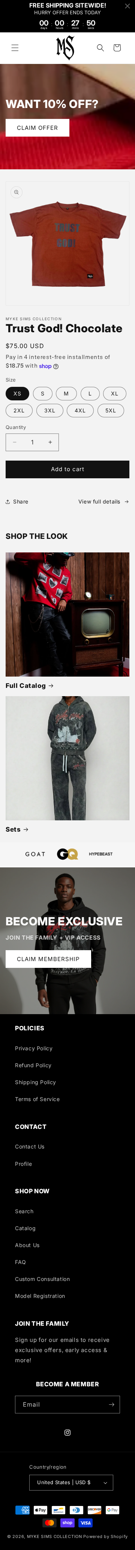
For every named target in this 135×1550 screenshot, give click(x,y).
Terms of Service (37, 1099)
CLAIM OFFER (37, 127)
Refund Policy (33, 1065)
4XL (80, 410)
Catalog (25, 1228)
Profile (23, 1164)
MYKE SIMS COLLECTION (54, 1536)
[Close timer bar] (127, 6)
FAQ (20, 1262)
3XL (50, 410)
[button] (15, 48)
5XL (110, 410)
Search (24, 1211)
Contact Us (30, 1146)
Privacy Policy (33, 1048)
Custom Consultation (42, 1279)
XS (17, 393)
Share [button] (20, 501)
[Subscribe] (111, 1404)
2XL (19, 410)
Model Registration (40, 1296)
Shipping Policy (35, 1082)
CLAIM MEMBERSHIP (48, 958)
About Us (27, 1245)
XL (114, 393)
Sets (13, 829)
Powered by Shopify (105, 1536)
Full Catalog (26, 685)
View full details (99, 501)
